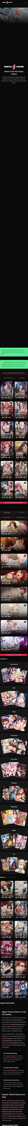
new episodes (14, 1043)
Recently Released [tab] (8, 378)
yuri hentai (21, 1107)
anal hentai (19, 1111)
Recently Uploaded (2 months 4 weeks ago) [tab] (14, 373)
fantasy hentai (10, 1105)
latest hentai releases (15, 1116)
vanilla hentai (14, 1109)
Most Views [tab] (7, 512)
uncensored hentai (7, 1040)
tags (8, 1026)
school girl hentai (19, 1105)
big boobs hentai (10, 1111)
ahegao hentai (6, 1109)
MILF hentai (5, 1103)
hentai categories (11, 1070)
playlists (19, 1086)
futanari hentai (13, 1107)
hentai (19, 1020)
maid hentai (5, 1107)
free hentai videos (11, 1056)
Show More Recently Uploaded (14, 502)
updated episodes (15, 1024)
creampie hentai (6, 1114)
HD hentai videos (7, 1038)
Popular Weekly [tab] (7, 517)
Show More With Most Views (14, 654)
